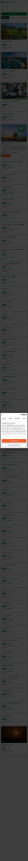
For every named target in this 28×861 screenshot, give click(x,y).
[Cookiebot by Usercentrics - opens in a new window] (21, 415)
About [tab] (24, 418)
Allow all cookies (14, 440)
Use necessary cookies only (14, 445)
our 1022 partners (9, 425)
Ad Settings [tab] (17, 418)
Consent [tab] (4, 418)
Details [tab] (10, 418)
